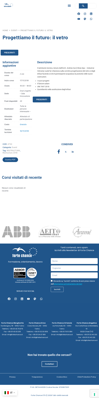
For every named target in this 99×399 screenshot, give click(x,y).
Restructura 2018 (10, 153)
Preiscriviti (9, 52)
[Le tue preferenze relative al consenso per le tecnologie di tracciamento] (94, 394)
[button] (69, 5)
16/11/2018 (24, 131)
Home (5, 30)
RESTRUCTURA (13, 150)
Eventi (14, 30)
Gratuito (23, 124)
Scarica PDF (10, 160)
